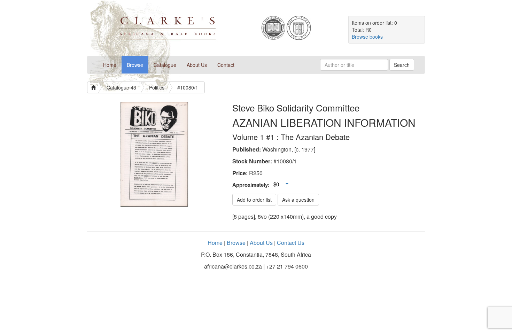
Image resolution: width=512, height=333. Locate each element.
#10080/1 (187, 87)
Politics (156, 87)
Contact (225, 64)
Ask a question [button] (298, 199)
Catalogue (165, 64)
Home (112, 64)
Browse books (367, 36)
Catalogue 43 (121, 87)
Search (402, 64)
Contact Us (290, 243)
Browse (135, 64)
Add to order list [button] (254, 199)
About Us (197, 64)
